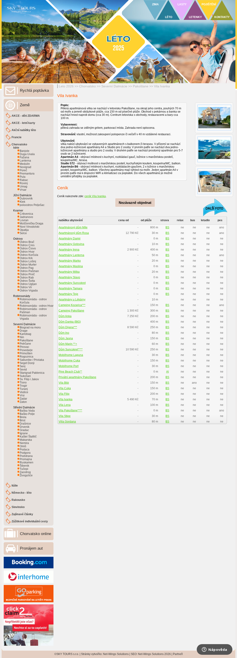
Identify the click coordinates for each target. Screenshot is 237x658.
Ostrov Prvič (27, 274)
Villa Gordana (67, 421)
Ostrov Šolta (27, 280)
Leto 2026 (66, 86)
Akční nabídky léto (24, 130)
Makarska (26, 439)
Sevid (23, 369)
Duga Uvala (27, 154)
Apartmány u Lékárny (72, 299)
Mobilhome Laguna (71, 355)
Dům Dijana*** (68, 327)
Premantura (27, 173)
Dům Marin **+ (68, 344)
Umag (23, 186)
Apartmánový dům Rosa (74, 233)
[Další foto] (212, 207)
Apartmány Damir (70, 238)
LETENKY (195, 17)
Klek (22, 201)
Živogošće (26, 475)
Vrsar (23, 189)
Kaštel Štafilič (28, 436)
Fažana (24, 157)
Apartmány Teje (68, 294)
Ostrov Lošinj (28, 261)
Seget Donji (27, 363)
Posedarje (26, 350)
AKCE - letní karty (23, 123)
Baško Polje (27, 414)
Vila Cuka (65, 388)
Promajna (26, 459)
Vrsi (22, 395)
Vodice (24, 392)
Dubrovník (26, 198)
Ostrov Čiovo (28, 248)
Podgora (25, 452)
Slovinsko (18, 507)
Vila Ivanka (162, 86)
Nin (22, 337)
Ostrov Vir (26, 287)
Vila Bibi (64, 382)
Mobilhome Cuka (69, 360)
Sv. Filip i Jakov (29, 379)
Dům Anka (65, 316)
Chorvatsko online (35, 534)
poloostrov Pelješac (32, 205)
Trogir (23, 385)
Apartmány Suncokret (72, 283)
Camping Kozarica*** (72, 305)
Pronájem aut (31, 548)
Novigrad (25, 167)
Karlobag (25, 334)
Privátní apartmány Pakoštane (77, 377)
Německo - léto (21, 492)
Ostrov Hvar (27, 251)
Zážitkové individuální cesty (30, 521)
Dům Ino (64, 332)
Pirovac (24, 347)
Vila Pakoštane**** (70, 410)
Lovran (24, 220)
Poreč (23, 170)
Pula (22, 176)
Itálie (15, 485)
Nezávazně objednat (135, 203)
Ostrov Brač (27, 242)
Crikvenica (26, 213)
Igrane (24, 433)
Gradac (24, 430)
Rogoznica (26, 356)
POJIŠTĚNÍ (209, 4)
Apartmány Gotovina (71, 244)
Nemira (24, 443)
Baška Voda (27, 410)
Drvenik (24, 426)
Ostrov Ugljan (28, 284)
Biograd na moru (30, 327)
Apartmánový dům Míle (73, 227)
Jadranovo (26, 217)
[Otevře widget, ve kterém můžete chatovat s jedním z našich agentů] (214, 650)
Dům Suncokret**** (71, 349)
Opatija (24, 230)
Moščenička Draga (31, 223)
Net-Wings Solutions (116, 654)
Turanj (24, 389)
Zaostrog (25, 472)
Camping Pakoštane (71, 310)
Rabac (24, 180)
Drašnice (25, 423)
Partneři (178, 654)
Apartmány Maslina (71, 266)
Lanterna (25, 160)
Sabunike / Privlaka (32, 359)
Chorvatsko (87, 86)
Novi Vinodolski (29, 226)
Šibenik (24, 465)
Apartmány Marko (70, 260)
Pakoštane (140, 86)
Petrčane (25, 343)
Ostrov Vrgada (29, 290)
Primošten (26, 353)
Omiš (23, 446)
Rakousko (18, 500)
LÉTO (168, 17)
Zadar (23, 398)
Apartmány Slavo (69, 277)
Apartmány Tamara (70, 288)
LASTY (182, 4)
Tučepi (24, 469)
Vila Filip (64, 393)
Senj (22, 366)
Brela (23, 417)
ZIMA (155, 4)
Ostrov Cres (27, 245)
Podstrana (26, 456)
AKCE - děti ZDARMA (26, 115)
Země (25, 105)
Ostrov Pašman (29, 271)
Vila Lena (65, 405)
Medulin (25, 163)
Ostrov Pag (27, 267)
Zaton (23, 402)
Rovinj (24, 183)
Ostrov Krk (26, 258)
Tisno (23, 382)
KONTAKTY (222, 17)
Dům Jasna (66, 338)
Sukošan (25, 376)
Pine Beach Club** (70, 371)
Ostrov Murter (28, 264)
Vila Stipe (65, 416)
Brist (22, 420)
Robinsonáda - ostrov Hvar (36, 305)
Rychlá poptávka (34, 90)
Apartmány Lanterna (71, 255)
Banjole (24, 151)
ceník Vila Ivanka (95, 196)
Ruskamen (26, 462)
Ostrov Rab (27, 277)
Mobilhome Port (68, 366)
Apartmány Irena (69, 249)
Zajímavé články (22, 514)
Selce (23, 233)
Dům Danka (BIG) (70, 321)
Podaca (24, 449)
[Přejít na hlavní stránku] (58, 15)
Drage (24, 330)
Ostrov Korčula (29, 255)
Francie (17, 137)
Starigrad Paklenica (32, 372)
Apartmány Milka (69, 271)
